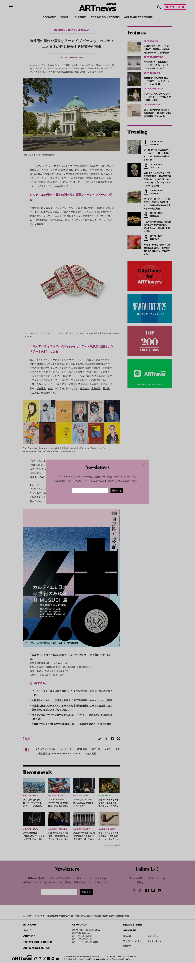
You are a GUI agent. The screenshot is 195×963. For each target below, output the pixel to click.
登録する (116, 490)
